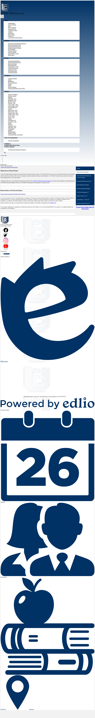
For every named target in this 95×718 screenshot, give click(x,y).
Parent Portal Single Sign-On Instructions (85, 208)
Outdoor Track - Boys (13, 113)
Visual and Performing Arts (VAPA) (16, 88)
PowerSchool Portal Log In (14, 46)
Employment (7, 253)
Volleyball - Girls (12, 127)
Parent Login (7, 158)
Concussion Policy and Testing (15, 134)
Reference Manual (12, 50)
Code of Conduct (12, 52)
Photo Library (11, 55)
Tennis (9, 123)
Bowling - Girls (11, 103)
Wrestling (10, 124)
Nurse (9, 26)
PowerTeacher (7, 160)
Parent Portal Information (14, 61)
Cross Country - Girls (13, 106)
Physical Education (12, 82)
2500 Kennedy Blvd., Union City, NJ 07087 (34, 396)
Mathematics (11, 81)
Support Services (12, 29)
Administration (11, 23)
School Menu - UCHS (13, 53)
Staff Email (6, 159)
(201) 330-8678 (52, 396)
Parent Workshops (12, 65)
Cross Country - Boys (13, 104)
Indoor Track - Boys (13, 110)
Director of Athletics (13, 94)
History (10, 85)
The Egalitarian (11, 49)
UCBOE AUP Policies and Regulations (42, 181)
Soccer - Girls (11, 117)
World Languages (12, 87)
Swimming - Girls (12, 121)
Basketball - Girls (12, 100)
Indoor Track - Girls (12, 111)
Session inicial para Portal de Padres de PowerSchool (13, 194)
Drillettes (10, 130)
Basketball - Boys (12, 98)
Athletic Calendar (12, 96)
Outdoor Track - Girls (13, 114)
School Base (11, 33)
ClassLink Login (7, 162)
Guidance (10, 32)
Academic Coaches (12, 30)
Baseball (10, 97)
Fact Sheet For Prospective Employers (17, 43)
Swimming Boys (12, 120)
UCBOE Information (13, 68)
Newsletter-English (12, 71)
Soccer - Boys (11, 116)
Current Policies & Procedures (15, 37)
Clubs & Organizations (13, 140)
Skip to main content (5, 2)
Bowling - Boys (12, 101)
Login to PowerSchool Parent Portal (9, 167)
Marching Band (11, 131)
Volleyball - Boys (12, 126)
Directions (31, 709)
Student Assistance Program (14, 48)
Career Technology (12, 78)
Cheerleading (11, 129)
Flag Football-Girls (12, 107)
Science (10, 84)
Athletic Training (12, 133)
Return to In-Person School (14, 45)
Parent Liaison (11, 34)
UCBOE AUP (52, 202)
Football (10, 109)
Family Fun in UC (12, 69)
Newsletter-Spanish (12, 72)
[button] (6, 20)
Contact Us (10, 36)
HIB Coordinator (12, 27)
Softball (10, 119)
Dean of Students (12, 24)
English (10, 80)
